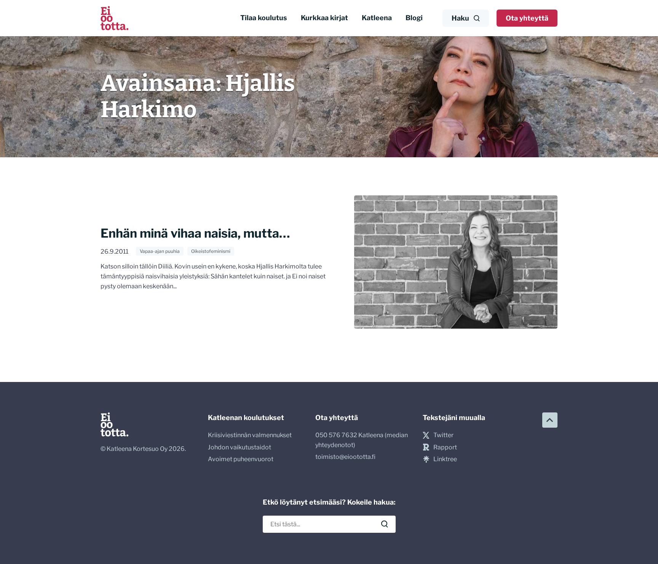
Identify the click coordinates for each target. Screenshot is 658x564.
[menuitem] (263, 18)
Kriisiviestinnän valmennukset (250, 435)
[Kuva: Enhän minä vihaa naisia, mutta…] (455, 262)
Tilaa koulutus (263, 18)
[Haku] (384, 524)
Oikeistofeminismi (210, 251)
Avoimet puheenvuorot (240, 459)
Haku (460, 18)
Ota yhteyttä (527, 18)
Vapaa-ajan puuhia (160, 251)
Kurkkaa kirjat (324, 18)
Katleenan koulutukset (246, 418)
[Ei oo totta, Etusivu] (114, 18)
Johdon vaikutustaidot (239, 447)
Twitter (443, 435)
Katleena (377, 18)
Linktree (445, 459)
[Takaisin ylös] (549, 420)
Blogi (414, 18)
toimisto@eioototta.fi (345, 456)
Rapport (445, 447)
